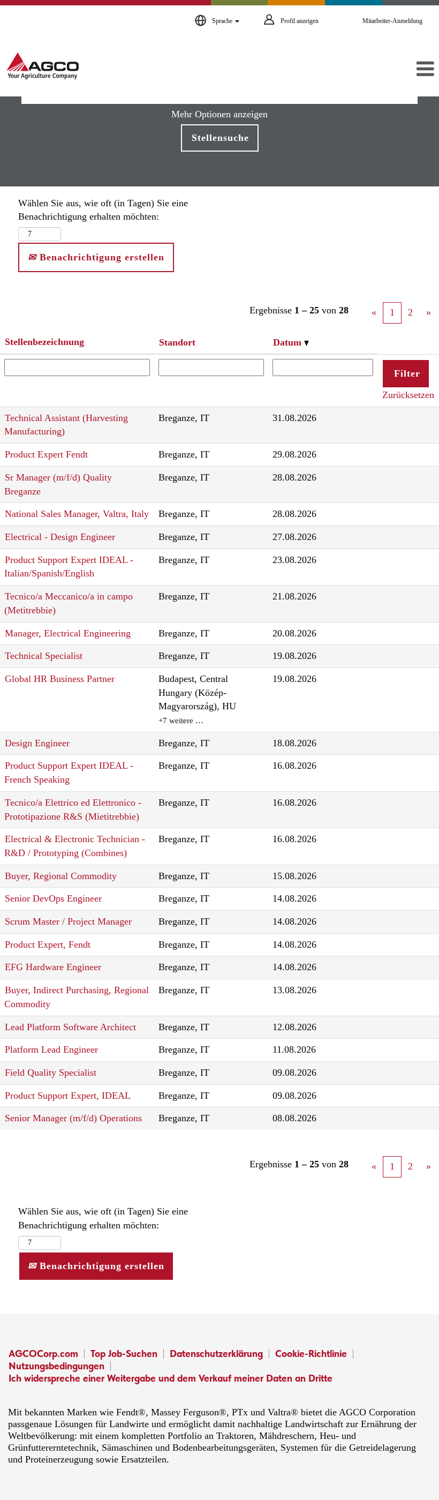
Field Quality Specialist (50, 1072)
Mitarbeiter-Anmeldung (392, 21)
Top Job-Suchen (123, 1353)
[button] (366, 70)
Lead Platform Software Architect (70, 1027)
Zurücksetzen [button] (408, 394)
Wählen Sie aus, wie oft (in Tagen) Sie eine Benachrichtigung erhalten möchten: (103, 210)
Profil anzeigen (300, 21)
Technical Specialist (43, 655)
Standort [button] (177, 342)
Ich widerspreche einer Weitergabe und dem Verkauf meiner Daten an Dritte (170, 1378)
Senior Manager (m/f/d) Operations (73, 1118)
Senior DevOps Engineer (53, 898)
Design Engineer (37, 743)
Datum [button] (288, 342)
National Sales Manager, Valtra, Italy (77, 513)
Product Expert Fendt (46, 454)
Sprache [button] (223, 21)
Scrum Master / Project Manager (68, 921)
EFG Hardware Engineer (53, 967)
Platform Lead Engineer (51, 1049)
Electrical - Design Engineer (60, 536)
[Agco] (42, 66)
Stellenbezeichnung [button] (44, 341)
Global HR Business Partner (60, 678)
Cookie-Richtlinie (311, 1353)
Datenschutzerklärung (216, 1353)
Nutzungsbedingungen (56, 1365)
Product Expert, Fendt (47, 944)
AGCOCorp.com (43, 1353)
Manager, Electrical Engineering (68, 633)
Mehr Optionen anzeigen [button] (219, 114)
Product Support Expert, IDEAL (68, 1095)
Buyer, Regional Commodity (61, 876)
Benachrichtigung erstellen (100, 257)
